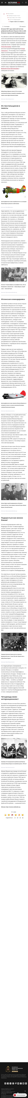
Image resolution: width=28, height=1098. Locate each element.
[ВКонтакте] (10, 1083)
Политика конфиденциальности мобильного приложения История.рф (8, 1093)
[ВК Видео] (13, 1083)
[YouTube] (18, 1083)
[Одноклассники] (21, 1083)
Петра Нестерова (6, 46)
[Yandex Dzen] (23, 1083)
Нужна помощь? (21, 1095)
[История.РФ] (14, 3)
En (5, 2)
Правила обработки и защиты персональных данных (7, 1089)
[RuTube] (16, 1083)
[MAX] (5, 1083)
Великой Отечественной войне (10, 68)
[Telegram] (8, 1083)
